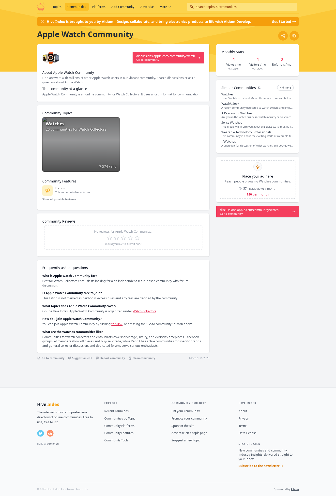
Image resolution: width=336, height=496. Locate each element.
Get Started (281, 21)
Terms (243, 426)
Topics (57, 7)
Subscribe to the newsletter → (261, 466)
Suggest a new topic (185, 440)
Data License (248, 433)
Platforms (99, 7)
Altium (295, 489)
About (243, 411)
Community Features (119, 433)
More (163, 7)
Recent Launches (116, 411)
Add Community (122, 7)
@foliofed (53, 443)
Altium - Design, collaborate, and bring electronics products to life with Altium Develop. (176, 21)
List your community (185, 411)
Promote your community (189, 418)
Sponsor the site (182, 426)
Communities (76, 7)
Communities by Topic (119, 418)
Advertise (147, 7)
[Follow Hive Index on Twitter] (40, 433)
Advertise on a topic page (189, 433)
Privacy (243, 418)
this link (116, 324)
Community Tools (116, 440)
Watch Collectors (144, 311)
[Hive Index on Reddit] (50, 433)
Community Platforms (119, 426)
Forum (59, 188)
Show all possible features (59, 199)
